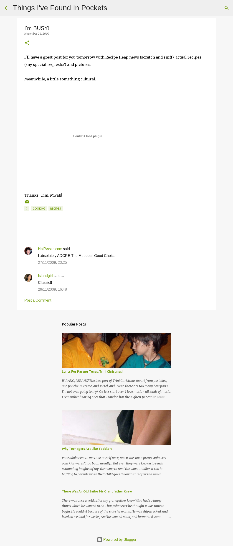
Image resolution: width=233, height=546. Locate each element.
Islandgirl (45, 276)
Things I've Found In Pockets (60, 8)
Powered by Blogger (119, 539)
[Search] (113, 8)
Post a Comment (37, 300)
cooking (39, 208)
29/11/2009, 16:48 (52, 289)
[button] (27, 43)
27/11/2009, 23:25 (52, 262)
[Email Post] (27, 203)
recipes (55, 208)
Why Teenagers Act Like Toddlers (87, 449)
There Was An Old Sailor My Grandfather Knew (97, 491)
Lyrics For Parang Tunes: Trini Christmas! (92, 371)
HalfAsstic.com (50, 249)
